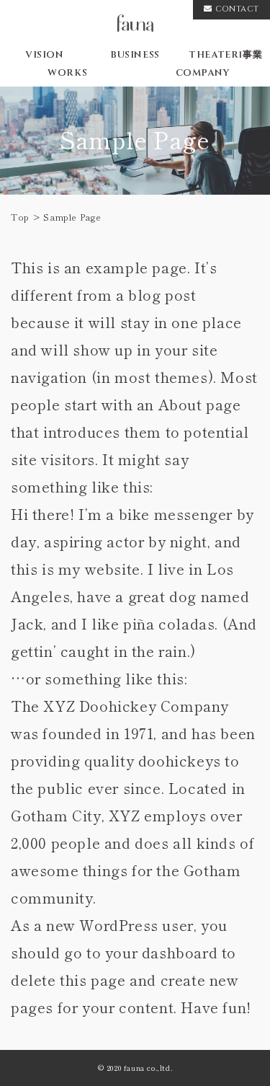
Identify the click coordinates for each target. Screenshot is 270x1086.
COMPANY (203, 72)
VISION (44, 54)
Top (20, 217)
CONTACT (237, 9)
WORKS (67, 72)
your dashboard (161, 952)
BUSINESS (135, 54)
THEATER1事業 (225, 54)
